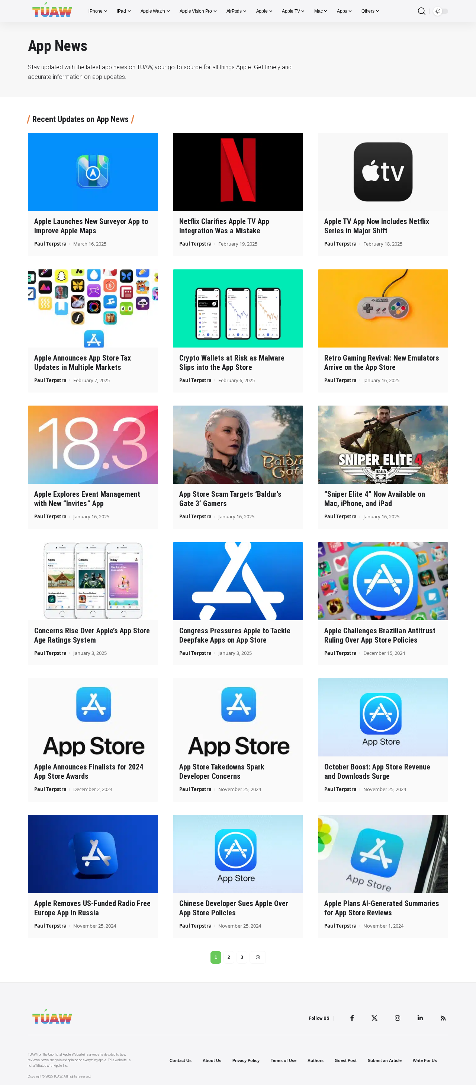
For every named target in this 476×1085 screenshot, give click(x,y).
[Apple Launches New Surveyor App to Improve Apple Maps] (93, 172)
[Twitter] (374, 1018)
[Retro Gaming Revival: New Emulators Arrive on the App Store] (383, 308)
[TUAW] (52, 11)
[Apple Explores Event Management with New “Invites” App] (93, 445)
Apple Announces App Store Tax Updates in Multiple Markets (82, 362)
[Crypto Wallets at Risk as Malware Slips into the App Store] (238, 308)
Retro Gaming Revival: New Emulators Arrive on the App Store (381, 362)
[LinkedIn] (420, 1018)
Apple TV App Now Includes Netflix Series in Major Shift (376, 226)
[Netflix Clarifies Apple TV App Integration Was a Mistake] (238, 172)
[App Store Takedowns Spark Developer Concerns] (238, 717)
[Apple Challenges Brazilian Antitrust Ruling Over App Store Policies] (383, 581)
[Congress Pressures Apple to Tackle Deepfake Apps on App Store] (238, 581)
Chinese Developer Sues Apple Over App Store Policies (233, 908)
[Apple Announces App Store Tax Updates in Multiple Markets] (93, 308)
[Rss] (443, 1018)
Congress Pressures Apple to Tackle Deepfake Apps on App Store (234, 635)
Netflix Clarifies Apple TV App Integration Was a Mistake (224, 226)
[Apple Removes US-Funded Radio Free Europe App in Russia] (93, 854)
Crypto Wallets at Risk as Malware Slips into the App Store (231, 362)
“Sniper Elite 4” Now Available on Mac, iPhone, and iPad (374, 499)
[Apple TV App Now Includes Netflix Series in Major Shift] (383, 172)
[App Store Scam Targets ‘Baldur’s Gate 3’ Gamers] (238, 445)
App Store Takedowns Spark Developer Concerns (221, 771)
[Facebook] (352, 1018)
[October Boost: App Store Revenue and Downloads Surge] (383, 717)
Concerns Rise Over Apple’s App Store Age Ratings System (92, 635)
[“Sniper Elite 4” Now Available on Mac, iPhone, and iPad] (383, 445)
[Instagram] (397, 1018)
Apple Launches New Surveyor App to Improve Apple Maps (91, 226)
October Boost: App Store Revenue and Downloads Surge (377, 771)
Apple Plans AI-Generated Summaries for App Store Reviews (381, 908)
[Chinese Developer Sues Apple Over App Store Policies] (238, 854)
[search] (421, 11)
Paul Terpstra (50, 243)
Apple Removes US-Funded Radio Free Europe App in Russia (92, 908)
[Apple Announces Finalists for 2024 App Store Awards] (93, 717)
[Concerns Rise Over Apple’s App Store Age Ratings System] (93, 581)
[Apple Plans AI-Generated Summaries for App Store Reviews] (383, 854)
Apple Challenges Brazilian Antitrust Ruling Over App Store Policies (379, 635)
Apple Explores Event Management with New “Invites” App (87, 499)
